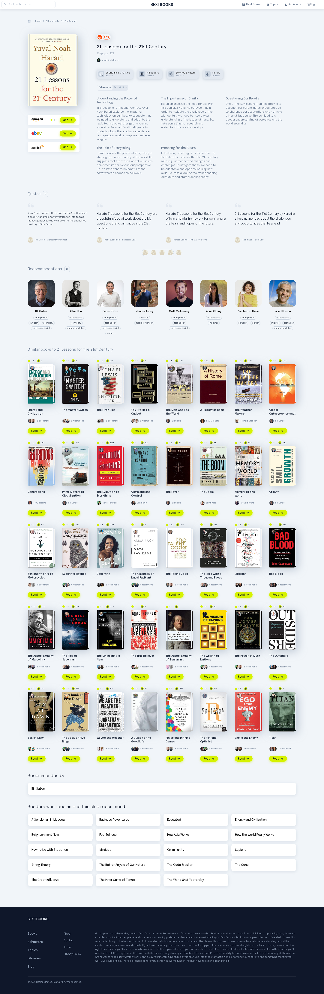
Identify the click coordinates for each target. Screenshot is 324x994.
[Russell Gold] (204, 450)
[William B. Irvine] (136, 696)
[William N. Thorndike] (274, 614)
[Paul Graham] (202, 421)
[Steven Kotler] (66, 614)
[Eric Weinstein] (133, 667)
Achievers (294, 4)
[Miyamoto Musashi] (66, 696)
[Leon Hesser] (170, 368)
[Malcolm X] (32, 614)
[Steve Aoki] (102, 667)
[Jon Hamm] (133, 503)
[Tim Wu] (66, 368)
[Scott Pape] (202, 503)
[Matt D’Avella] (240, 749)
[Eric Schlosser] (136, 450)
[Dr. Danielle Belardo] (102, 749)
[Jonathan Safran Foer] (101, 696)
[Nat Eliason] (33, 421)
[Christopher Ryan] (32, 696)
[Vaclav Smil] (32, 368)
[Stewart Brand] (237, 503)
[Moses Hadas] (204, 368)
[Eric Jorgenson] (136, 532)
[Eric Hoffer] (136, 614)
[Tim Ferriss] (136, 585)
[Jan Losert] (237, 749)
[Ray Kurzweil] (101, 614)
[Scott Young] (33, 585)
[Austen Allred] (271, 749)
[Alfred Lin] (99, 421)
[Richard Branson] (237, 421)
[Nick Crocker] (102, 421)
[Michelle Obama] (101, 532)
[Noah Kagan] (33, 749)
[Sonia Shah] (170, 450)
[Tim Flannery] (239, 368)
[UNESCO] (239, 450)
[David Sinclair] (239, 532)
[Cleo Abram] (64, 421)
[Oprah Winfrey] (102, 585)
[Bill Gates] (30, 421)
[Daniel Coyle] (170, 532)
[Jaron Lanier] (136, 368)
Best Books (253, 4)
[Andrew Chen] (67, 421)
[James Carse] (170, 696)
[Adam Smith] (204, 614)
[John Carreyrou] (274, 532)
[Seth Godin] (136, 667)
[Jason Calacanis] (33, 667)
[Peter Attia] (168, 585)
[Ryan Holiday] (136, 421)
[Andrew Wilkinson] (274, 585)
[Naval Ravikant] (99, 503)
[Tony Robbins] (30, 503)
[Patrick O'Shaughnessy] (205, 585)
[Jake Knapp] (67, 585)
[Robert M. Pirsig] (32, 532)
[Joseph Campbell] (204, 532)
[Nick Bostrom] (66, 532)
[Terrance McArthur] (237, 585)
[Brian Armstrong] (99, 667)
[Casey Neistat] (30, 667)
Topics (274, 4)
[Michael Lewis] (101, 368)
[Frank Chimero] (168, 667)
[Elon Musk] (205, 667)
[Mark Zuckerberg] (202, 749)
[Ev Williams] (133, 421)
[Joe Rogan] (240, 585)
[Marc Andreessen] (67, 667)
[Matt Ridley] (101, 450)
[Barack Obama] (99, 585)
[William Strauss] (32, 450)
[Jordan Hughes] (99, 749)
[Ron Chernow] (274, 696)
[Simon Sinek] (171, 749)
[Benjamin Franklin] (170, 614)
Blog (312, 4)
